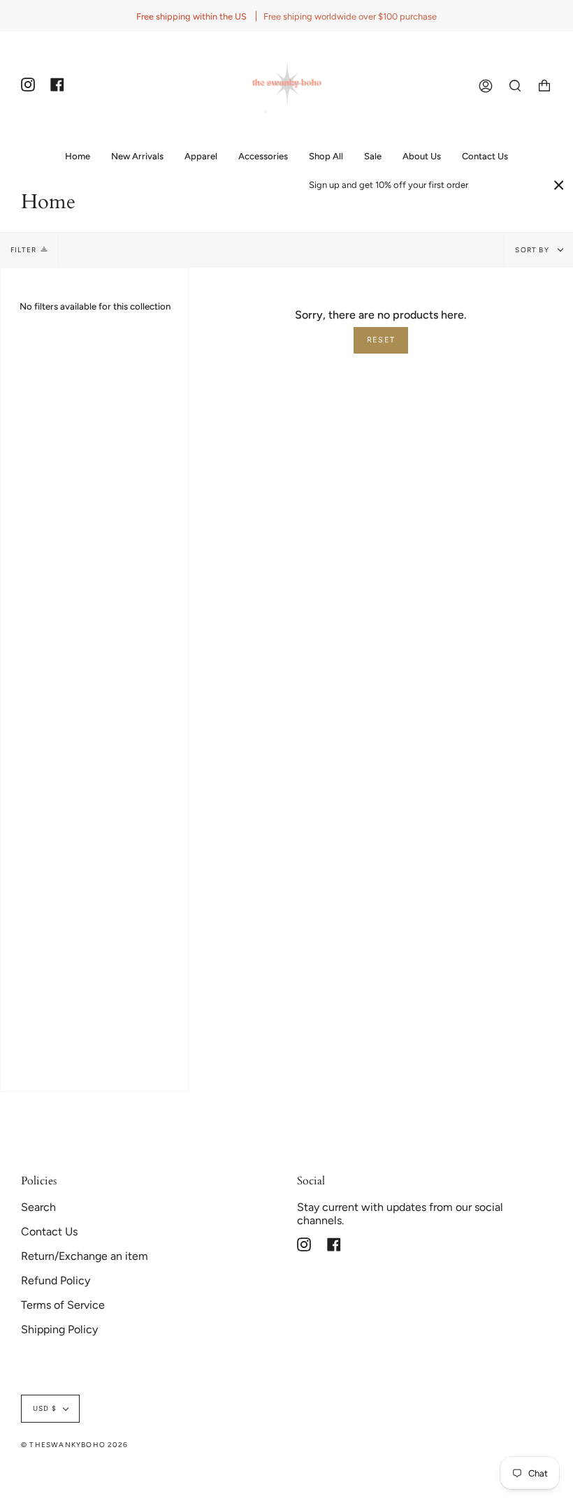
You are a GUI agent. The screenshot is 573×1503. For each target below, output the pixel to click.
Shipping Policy (59, 1329)
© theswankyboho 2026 (74, 1444)
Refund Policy (55, 1280)
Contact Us (49, 1231)
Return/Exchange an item (84, 1256)
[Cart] (544, 85)
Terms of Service (63, 1305)
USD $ (45, 1408)
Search (38, 1207)
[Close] (559, 185)
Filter (23, 249)
